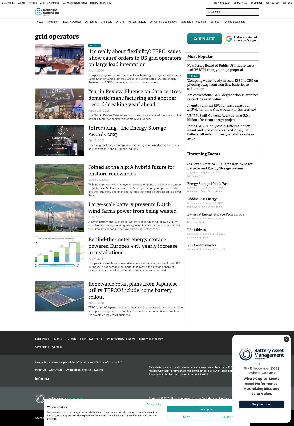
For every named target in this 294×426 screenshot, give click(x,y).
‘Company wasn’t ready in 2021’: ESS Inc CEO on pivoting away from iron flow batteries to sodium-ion (222, 85)
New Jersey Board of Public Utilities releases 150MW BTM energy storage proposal (220, 67)
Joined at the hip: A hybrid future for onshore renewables (131, 170)
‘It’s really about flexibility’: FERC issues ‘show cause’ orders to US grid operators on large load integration (134, 57)
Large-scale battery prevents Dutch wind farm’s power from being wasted (132, 207)
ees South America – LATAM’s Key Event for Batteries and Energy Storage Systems (220, 166)
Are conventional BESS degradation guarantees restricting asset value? (222, 97)
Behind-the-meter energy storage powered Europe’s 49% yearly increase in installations (133, 246)
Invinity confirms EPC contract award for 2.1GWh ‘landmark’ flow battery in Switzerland (221, 107)
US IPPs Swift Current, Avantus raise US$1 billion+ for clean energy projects (218, 118)
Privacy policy (154, 404)
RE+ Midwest (197, 230)
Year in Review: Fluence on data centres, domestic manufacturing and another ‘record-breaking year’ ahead (135, 98)
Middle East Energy (202, 199)
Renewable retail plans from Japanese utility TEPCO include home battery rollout (133, 290)
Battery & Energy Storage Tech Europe (215, 214)
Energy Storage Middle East (208, 184)
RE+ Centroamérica (202, 245)
